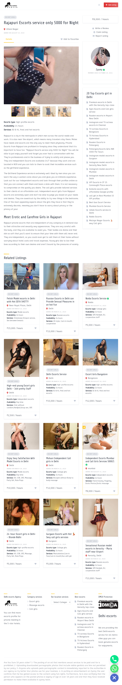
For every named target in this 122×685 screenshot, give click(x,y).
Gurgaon (52, 541)
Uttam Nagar (12, 29)
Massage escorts (36, 605)
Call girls (33, 609)
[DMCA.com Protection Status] (108, 608)
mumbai (91, 468)
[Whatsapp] (114, 668)
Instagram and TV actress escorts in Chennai (85, 627)
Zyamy (99, 69)
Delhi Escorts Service (56, 374)
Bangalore (93, 378)
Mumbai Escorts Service (100, 206)
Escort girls (10, 17)
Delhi (51, 308)
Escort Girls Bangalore (96, 374)
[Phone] (114, 659)
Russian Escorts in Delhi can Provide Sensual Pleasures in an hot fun (60, 301)
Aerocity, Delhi (94, 555)
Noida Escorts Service (96, 298)
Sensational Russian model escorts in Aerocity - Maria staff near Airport (99, 548)
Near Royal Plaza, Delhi (20, 305)
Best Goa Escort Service (100, 202)
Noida (90, 302)
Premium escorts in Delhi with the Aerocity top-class (85, 604)
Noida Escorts (95, 217)
